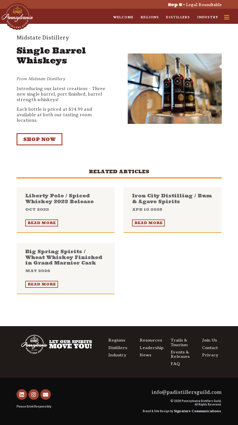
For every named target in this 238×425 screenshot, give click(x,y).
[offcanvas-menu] (226, 17)
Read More (42, 223)
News (145, 355)
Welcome (123, 17)
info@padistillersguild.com (187, 392)
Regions (150, 17)
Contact (210, 347)
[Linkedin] (22, 394)
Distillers (178, 17)
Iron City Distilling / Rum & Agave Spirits (172, 202)
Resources (151, 340)
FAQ (175, 363)
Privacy (210, 355)
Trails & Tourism (179, 342)
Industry (207, 17)
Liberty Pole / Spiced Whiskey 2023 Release (59, 202)
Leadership (152, 347)
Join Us (209, 340)
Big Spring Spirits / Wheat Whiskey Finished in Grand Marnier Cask (63, 261)
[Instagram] (33, 394)
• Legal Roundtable (195, 4)
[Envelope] (45, 394)
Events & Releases (180, 354)
